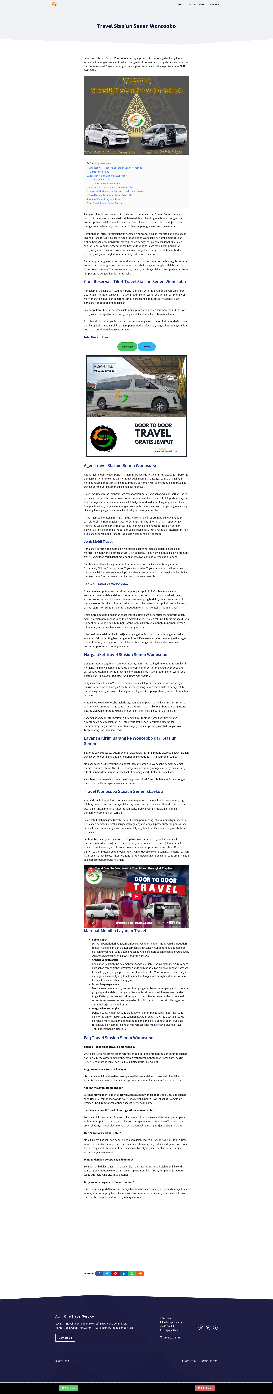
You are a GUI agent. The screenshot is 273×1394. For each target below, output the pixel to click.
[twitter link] (208, 1328)
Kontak (214, 4)
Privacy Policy (189, 1360)
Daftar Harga (196, 4)
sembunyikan (105, 163)
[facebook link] (215, 1328)
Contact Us (65, 1337)
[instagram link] (200, 1328)
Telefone (146, 346)
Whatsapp (127, 346)
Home (179, 4)
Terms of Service (209, 1360)
